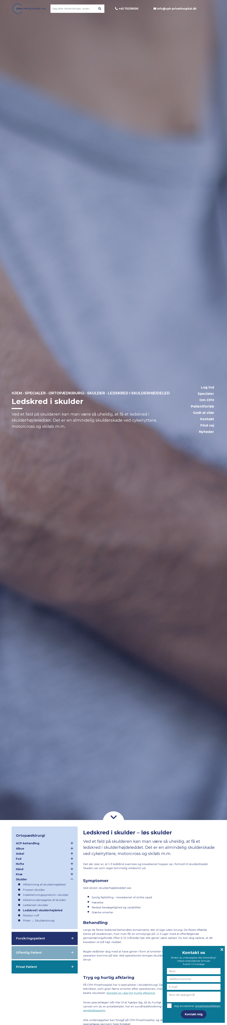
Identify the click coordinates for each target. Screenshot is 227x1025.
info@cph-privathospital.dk (176, 8)
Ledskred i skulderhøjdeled (42, 910)
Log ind (207, 387)
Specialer (206, 394)
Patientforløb (202, 406)
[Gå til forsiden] (27, 8)
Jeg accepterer (197, 1006)
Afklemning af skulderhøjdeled (44, 884)
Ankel (20, 853)
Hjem (17, 393)
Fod (18, 858)
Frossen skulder (34, 889)
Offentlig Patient (29, 952)
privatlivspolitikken (208, 1006)
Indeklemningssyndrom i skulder (46, 894)
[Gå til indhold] (113, 816)
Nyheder (206, 432)
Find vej (207, 425)
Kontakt (207, 419)
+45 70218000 (128, 8)
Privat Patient (26, 967)
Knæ (19, 874)
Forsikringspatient (30, 938)
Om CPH (206, 400)
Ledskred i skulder (35, 905)
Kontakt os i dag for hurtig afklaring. (131, 993)
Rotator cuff (31, 915)
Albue (20, 848)
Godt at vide (203, 413)
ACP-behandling (27, 843)
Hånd (19, 869)
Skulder (96, 393)
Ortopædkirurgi (66, 393)
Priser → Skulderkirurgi (39, 920)
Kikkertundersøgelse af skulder (44, 900)
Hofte (20, 863)
